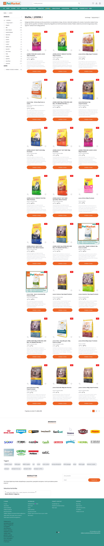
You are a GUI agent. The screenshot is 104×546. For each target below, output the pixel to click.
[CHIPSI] (21, 452)
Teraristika (41, 8)
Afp (6, 27)
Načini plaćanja (31, 509)
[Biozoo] (71, 432)
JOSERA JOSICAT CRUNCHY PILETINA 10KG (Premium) (36, 198)
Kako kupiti (30, 505)
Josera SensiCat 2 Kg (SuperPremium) (88, 294)
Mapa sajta (54, 507)
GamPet (8, 58)
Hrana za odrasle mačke (32, 57)
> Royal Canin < (9, 22)
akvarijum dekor (27, 468)
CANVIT (7, 42)
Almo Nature (9, 30)
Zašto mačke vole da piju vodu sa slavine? (13, 515)
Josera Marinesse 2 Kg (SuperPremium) (84, 102)
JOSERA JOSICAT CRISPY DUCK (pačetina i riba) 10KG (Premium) (35, 246)
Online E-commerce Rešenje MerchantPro (90, 533)
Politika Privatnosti (8, 509)
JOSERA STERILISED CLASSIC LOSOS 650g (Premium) (88, 150)
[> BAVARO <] (95, 442)
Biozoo (7, 37)
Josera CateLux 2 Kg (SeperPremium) (62, 294)
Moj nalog (78, 503)
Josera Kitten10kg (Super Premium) (88, 341)
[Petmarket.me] (12, 3)
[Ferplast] (33, 431)
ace (33, 464)
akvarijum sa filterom (39, 468)
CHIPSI (7, 44)
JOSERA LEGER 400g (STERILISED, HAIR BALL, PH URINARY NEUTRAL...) (36, 341)
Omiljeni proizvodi (80, 511)
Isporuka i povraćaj (32, 511)
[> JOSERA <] (95, 432)
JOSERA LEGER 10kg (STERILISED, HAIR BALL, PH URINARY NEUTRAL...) (62, 102)
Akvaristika (24, 8)
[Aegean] (9, 453)
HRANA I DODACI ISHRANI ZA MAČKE (12, 69)
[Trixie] (83, 431)
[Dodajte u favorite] (45, 50)
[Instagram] (59, 532)
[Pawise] (71, 442)
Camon (7, 39)
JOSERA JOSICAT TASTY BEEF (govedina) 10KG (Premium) (60, 198)
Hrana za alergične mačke (58, 344)
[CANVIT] (46, 442)
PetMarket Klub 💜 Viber (33, 503)
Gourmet (8, 63)
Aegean (7, 25)
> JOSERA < (8, 20)
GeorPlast (8, 61)
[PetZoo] (33, 452)
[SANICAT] (58, 431)
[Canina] (21, 431)
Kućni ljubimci (32, 8)
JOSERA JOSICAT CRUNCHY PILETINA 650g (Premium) (62, 54)
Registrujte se (79, 505)
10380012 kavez (8, 464)
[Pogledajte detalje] (28, 50)
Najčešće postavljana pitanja (58, 505)
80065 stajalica (26, 464)
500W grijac (17, 464)
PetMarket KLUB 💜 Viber (85, 8)
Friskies (7, 56)
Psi (4, 8)
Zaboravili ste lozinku (80, 507)
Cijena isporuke (56, 8)
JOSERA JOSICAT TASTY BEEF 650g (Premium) (61, 150)
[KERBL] (83, 442)
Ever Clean (8, 51)
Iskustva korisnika (8, 511)
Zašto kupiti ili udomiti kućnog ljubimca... (12, 517)
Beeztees (8, 34)
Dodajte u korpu (37, 71)
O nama (5, 503)
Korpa (29, 507)
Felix (7, 54)
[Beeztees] (46, 431)
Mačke (7, 8)
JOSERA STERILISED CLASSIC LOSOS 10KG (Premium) (36, 54)
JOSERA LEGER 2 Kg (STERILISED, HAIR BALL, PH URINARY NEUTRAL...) (62, 246)
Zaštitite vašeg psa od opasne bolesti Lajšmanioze (14, 513)
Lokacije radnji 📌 (66, 8)
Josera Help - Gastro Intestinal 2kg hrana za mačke (36, 294)
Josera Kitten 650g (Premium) (86, 198)
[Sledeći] (99, 411)
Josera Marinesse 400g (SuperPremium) (33, 388)
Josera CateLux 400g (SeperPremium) (88, 387)
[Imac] (21, 442)
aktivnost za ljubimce (92, 464)
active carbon (46, 464)
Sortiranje (87, 17)
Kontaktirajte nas (55, 503)
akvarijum (6, 468)
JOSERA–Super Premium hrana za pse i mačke (38, 513)
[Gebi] (46, 452)
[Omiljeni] (93, 3)
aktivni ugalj (81, 464)
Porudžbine (78, 509)
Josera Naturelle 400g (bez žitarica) (62, 387)
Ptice (18, 8)
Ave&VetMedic (9, 32)
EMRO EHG (8, 46)
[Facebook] (57, 532)
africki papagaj (67, 464)
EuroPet (8, 49)
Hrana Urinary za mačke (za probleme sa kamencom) (35, 106)
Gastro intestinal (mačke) (32, 297)
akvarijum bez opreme (17, 468)
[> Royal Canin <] (9, 431)
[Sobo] (9, 442)
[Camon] (33, 442)
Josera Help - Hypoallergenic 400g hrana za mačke (61, 341)
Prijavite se (94, 480)
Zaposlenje (75, 8)
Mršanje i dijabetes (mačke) (84, 249)
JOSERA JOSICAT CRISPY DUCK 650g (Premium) (36, 150)
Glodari (13, 8)
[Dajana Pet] (58, 442)
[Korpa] (100, 3)
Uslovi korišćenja (7, 507)
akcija (74, 464)
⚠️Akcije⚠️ (47, 8)
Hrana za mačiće (82, 57)
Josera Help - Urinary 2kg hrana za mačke (36, 102)
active (38, 464)
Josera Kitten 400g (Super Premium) (88, 54)
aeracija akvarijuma (56, 464)
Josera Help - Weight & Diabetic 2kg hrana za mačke (88, 246)
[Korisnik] (96, 3)
